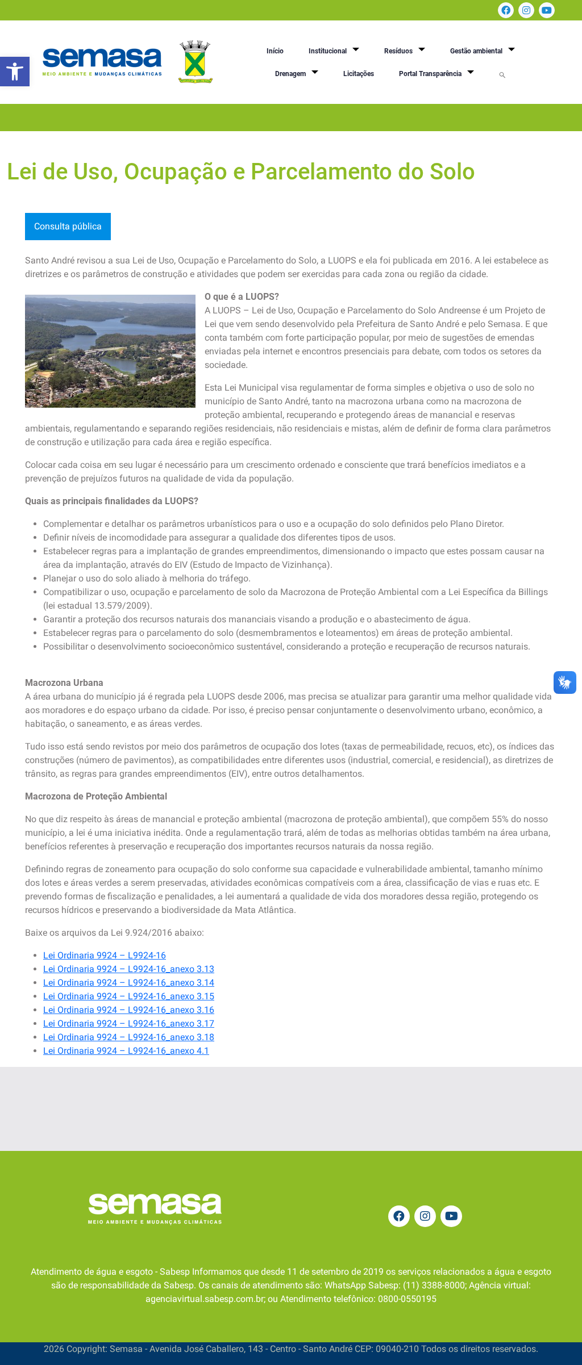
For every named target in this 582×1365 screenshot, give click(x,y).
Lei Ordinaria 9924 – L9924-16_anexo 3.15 (128, 996)
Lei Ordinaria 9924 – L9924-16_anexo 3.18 (128, 1037)
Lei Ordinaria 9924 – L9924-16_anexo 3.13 (128, 969)
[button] (15, 71)
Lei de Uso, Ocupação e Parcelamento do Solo (241, 171)
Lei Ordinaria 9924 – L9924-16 (104, 955)
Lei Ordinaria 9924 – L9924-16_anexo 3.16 (128, 1009)
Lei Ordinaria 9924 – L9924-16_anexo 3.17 (128, 1023)
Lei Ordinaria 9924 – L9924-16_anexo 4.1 (126, 1050)
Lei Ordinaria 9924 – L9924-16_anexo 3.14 (128, 982)
